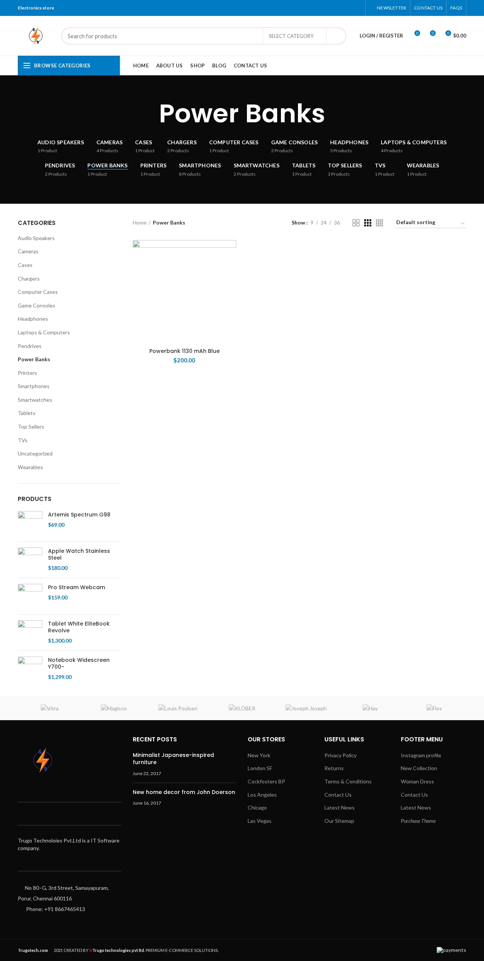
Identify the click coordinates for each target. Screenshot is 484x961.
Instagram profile (421, 755)
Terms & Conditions (348, 781)
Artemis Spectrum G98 (79, 514)
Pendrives (30, 346)
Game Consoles (36, 305)
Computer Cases (38, 292)
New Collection (419, 768)
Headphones (33, 318)
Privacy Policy (340, 755)
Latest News (339, 807)
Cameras (28, 251)
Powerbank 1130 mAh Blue (184, 351)
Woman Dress (417, 781)
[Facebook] (319, 8)
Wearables (30, 467)
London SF (260, 768)
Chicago (257, 807)
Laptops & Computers (44, 332)
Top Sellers (31, 426)
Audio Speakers (36, 238)
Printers (27, 373)
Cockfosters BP (266, 781)
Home (140, 222)
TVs (23, 440)
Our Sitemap (339, 820)
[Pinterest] (338, 8)
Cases (25, 265)
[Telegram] (356, 8)
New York (259, 755)
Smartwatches (35, 399)
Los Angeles (262, 794)
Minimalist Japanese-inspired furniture (173, 758)
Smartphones (34, 386)
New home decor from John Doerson (184, 792)
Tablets (27, 413)
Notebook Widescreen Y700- (79, 663)
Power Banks (34, 359)
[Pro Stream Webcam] (30, 596)
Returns (334, 768)
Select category (291, 36)
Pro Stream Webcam (76, 587)
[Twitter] (328, 8)
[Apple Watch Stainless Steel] (30, 560)
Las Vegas (259, 820)
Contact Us (338, 794)
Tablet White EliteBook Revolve (79, 627)
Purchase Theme (418, 820)
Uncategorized (35, 453)
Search (336, 36)
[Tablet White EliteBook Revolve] (30, 632)
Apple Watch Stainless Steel (79, 554)
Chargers (29, 278)
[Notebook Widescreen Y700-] (30, 669)
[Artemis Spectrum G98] (30, 523)
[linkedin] (347, 8)
